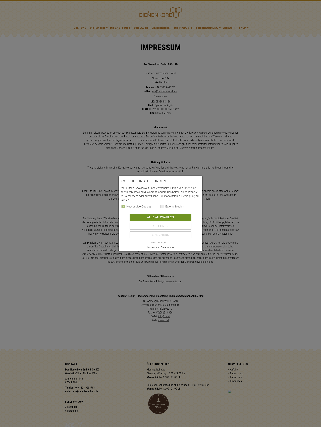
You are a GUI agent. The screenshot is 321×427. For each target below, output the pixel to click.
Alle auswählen (160, 217)
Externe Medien (174, 206)
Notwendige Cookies (138, 206)
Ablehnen (160, 226)
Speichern (160, 234)
